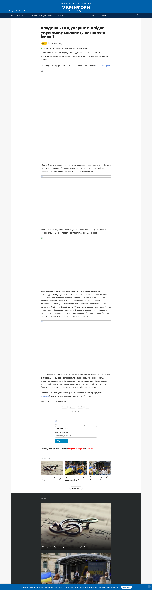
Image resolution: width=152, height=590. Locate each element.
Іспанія (80, 407)
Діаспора (72, 407)
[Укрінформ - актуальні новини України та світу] (76, 7)
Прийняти (126, 587)
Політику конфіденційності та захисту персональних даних (98, 587)
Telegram (71, 449)
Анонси (35, 11)
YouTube (90, 449)
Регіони (34, 16)
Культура (42, 16)
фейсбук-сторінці (102, 66)
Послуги (11, 11)
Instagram (80, 449)
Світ (27, 16)
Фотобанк (19, 11)
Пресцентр (27, 11)
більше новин (76, 488)
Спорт (50, 16)
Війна (11, 16)
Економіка (19, 16)
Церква (64, 407)
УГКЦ (87, 407)
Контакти (92, 16)
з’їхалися (45, 396)
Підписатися (62, 441)
